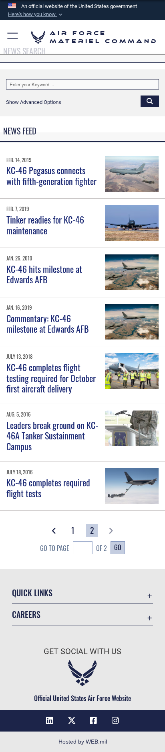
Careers (26, 614)
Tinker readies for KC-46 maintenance (45, 224)
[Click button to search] (150, 101)
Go (117, 547)
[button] (36, 14)
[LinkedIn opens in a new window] (50, 721)
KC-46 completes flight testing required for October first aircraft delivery (51, 378)
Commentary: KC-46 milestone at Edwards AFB (47, 323)
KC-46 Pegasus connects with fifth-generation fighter (51, 175)
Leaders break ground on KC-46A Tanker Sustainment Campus (52, 436)
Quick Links (32, 593)
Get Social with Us (82, 651)
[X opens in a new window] (72, 721)
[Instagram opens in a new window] (115, 721)
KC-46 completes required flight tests (48, 487)
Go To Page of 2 (73, 548)
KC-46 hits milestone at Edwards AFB (44, 274)
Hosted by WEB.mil (82, 741)
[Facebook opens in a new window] (93, 721)
